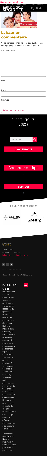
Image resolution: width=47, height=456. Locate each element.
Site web (5, 100)
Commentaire (8, 50)
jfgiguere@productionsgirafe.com (30, 4)
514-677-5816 (10, 4)
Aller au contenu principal (12, 2)
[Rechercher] (35, 139)
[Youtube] (11, 264)
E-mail (4, 90)
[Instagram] (7, 264)
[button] (32, 8)
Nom (3, 81)
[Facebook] (3, 264)
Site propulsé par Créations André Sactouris (17, 275)
